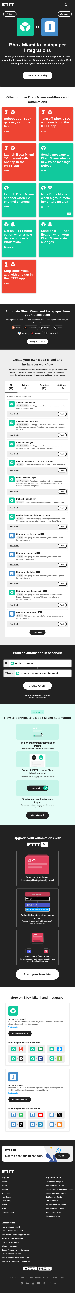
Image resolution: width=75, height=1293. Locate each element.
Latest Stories (8, 1223)
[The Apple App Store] (30, 1268)
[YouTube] (38, 1283)
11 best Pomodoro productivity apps (15, 1250)
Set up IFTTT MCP (37, 341)
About (61, 1277)
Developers (14, 1277)
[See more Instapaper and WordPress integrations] (36, 1124)
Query (21, 537)
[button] (71, 5)
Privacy (54, 1277)
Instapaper (54, 44)
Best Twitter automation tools (13, 1231)
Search (4, 1204)
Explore (5, 1177)
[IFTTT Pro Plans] (42, 534)
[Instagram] (33, 1283)
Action (21, 464)
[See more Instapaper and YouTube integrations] (36, 1115)
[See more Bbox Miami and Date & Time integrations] (17, 1059)
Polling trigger (23, 405)
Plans (4, 1208)
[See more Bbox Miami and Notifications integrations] (56, 1049)
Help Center (6, 1197)
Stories (4, 1185)
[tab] (11, 387)
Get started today (37, 75)
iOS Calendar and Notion (55, 1185)
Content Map (6, 1201)
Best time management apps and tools (16, 1234)
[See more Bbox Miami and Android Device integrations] (56, 1059)
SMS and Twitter (52, 1201)
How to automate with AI (11, 1227)
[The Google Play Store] (45, 1268)
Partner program (35, 1277)
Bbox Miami (22, 44)
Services (5, 1181)
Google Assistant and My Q (56, 1193)
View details (14, 414)
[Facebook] (22, 1283)
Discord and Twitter (53, 1216)
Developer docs (8, 1212)
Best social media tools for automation (16, 1261)
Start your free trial (37, 974)
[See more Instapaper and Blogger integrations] (56, 1124)
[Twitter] (44, 1283)
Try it (62, 414)
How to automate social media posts (15, 1257)
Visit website (13, 1027)
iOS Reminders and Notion (56, 1204)
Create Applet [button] (37, 685)
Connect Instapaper (19, 1099)
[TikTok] (49, 1283)
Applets (5, 1189)
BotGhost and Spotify (54, 1197)
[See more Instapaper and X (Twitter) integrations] (56, 1115)
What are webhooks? (10, 1246)
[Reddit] (55, 1283)
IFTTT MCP (6, 1193)
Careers (23, 1277)
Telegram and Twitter (53, 1212)
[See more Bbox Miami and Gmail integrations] (36, 1059)
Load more (37, 632)
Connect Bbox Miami (20, 1033)
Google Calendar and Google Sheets (59, 1189)
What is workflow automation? (13, 1238)
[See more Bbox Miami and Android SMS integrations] (36, 1049)
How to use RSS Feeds (10, 1242)
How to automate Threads (11, 1254)
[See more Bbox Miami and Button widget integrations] (17, 1049)
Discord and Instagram (54, 1181)
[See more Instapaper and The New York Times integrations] (17, 1124)
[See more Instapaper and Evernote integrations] (17, 1115)
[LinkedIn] (27, 1283)
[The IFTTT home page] (8, 5)
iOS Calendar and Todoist (55, 1208)
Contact (46, 1277)
